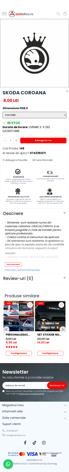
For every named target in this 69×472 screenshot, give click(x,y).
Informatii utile (12, 411)
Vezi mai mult (13, 264)
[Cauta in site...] (58, 14)
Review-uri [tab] (18, 278)
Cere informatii (43, 160)
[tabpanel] (34, 53)
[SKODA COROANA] (34, 53)
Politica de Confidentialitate (31, 393)
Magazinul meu (13, 405)
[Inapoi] (66, 91)
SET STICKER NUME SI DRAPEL (50, 334)
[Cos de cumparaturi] (65, 14)
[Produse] (4, 13)
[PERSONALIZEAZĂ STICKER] (19, 316)
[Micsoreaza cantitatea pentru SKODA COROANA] (5, 140)
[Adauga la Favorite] (30, 305)
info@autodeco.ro (16, 435)
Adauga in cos (43, 140)
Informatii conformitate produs (22, 270)
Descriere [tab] (13, 213)
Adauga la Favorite (16, 160)
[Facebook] (25, 443)
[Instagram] (44, 443)
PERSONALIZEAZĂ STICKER (19, 334)
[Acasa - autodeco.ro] (21, 14)
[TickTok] (34, 443)
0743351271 (12, 430)
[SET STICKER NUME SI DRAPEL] (50, 316)
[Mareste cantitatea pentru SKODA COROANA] (16, 140)
